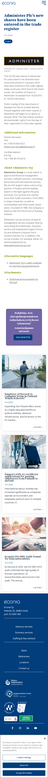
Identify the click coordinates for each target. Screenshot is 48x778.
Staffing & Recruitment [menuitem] (24, 638)
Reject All (24, 765)
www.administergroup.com (17, 245)
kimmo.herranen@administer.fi (19, 146)
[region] (24, 756)
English (8, 41)
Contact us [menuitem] (24, 668)
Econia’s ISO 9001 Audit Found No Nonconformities (23, 558)
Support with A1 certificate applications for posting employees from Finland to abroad (21, 477)
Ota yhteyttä (23, 337)
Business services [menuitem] (24, 632)
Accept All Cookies (24, 773)
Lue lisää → (38, 427)
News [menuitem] (24, 650)
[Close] (45, 738)
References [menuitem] (24, 656)
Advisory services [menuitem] (24, 626)
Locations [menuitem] (24, 662)
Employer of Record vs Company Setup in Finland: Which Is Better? (21, 396)
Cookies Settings (24, 757)
